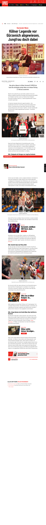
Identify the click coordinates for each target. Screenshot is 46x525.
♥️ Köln (17, 4)
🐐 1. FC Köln (11, 4)
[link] (5, 3)
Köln (5, 23)
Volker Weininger (15, 23)
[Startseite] (2, 23)
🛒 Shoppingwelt (34, 4)
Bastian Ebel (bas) (4, 81)
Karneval (8, 23)
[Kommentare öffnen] (34, 81)
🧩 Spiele (40, 4)
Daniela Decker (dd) (11, 81)
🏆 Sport (27, 4)
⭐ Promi (22, 4)
